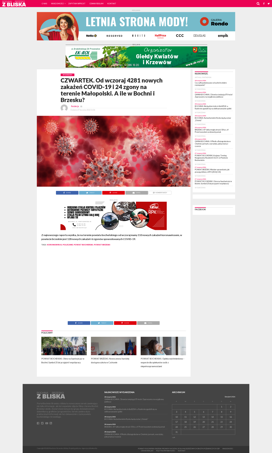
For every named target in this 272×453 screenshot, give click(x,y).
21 (212, 422)
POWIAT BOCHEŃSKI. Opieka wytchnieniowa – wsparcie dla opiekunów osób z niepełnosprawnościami (162, 362)
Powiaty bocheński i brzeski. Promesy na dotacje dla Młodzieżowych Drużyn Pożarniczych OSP (179, 448)
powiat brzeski (102, 245)
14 (212, 417)
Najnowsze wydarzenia (119, 392)
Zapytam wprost (76, 3)
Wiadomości (57, 3)
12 (194, 417)
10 (176, 417)
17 (176, 422)
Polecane (68, 245)
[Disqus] (113, 285)
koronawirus (54, 245)
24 (176, 427)
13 (203, 417)
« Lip (173, 437)
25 (185, 427)
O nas (44, 3)
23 (231, 422)
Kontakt (111, 3)
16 (231, 417)
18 (185, 422)
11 (185, 417)
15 (221, 417)
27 (203, 427)
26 (194, 427)
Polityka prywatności (165, 451)
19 (194, 422)
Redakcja (75, 106)
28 (212, 427)
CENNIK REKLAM (96, 3)
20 (203, 422)
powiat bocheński (83, 245)
